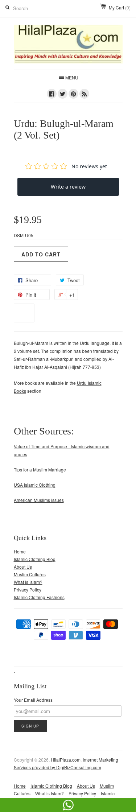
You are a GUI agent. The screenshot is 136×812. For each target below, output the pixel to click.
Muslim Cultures (30, 574)
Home (20, 551)
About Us (23, 567)
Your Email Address (33, 700)
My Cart (120, 7)
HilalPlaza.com (66, 760)
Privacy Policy (27, 589)
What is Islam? (28, 582)
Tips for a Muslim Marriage (40, 469)
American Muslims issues (39, 500)
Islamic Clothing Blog (34, 559)
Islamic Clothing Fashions (39, 597)
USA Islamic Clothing (34, 485)
